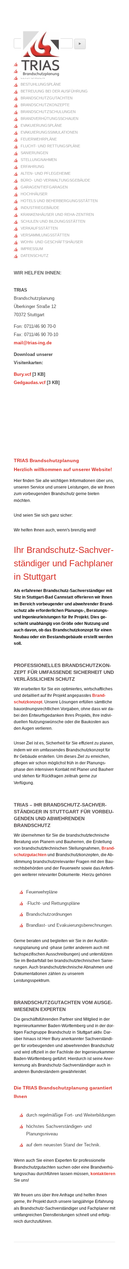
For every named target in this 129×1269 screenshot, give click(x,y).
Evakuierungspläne (41, 125)
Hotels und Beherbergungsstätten (59, 201)
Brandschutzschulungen (48, 112)
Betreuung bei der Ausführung (54, 91)
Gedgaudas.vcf (29, 382)
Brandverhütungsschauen (49, 118)
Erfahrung (32, 166)
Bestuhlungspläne (41, 84)
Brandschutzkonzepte (45, 105)
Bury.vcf (22, 374)
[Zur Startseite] (41, 50)
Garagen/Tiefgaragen (44, 187)
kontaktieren (102, 1173)
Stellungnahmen (39, 160)
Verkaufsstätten (39, 228)
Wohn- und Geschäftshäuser (52, 242)
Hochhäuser (34, 194)
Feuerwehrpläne (39, 139)
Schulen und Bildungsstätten (53, 221)
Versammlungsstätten (45, 235)
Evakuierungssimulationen (49, 132)
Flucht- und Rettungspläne (50, 146)
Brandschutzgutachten (47, 98)
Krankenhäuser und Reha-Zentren (57, 214)
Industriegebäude (40, 208)
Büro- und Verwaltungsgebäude (55, 180)
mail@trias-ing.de (33, 342)
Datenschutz (35, 256)
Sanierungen (34, 153)
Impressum (32, 249)
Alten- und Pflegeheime (46, 173)
